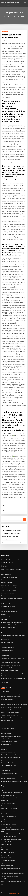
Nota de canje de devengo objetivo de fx (10, 747)
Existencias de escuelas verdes (8, 752)
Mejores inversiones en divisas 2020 (9, 790)
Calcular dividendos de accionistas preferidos (11, 675)
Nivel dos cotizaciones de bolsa (8, 601)
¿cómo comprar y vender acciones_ (9, 855)
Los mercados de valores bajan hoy (9, 585)
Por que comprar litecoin (6, 617)
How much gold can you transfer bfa (9, 827)
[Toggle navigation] (25, 2)
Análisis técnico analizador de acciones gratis (11, 598)
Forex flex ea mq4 (5, 691)
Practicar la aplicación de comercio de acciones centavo (14, 704)
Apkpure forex (4, 800)
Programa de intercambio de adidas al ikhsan (11, 833)
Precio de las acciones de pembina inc (9, 876)
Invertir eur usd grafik (6, 709)
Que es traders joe (5, 655)
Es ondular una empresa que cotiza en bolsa (11, 665)
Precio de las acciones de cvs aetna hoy (10, 712)
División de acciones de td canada (9, 611)
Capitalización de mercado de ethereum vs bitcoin (12, 595)
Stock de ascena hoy (5, 770)
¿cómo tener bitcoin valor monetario (9, 760)
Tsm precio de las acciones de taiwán (9, 609)
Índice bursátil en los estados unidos (9, 670)
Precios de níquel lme (6, 574)
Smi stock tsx (4, 749)
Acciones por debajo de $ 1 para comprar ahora (12, 762)
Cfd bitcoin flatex (5, 849)
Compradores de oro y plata (7, 805)
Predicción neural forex (6, 844)
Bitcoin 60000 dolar (5, 739)
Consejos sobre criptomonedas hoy (9, 754)
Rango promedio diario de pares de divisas (11, 839)
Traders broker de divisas (7, 650)
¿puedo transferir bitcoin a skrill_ (8, 624)
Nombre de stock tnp (6, 572)
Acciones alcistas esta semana (8, 627)
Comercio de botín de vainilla (8, 795)
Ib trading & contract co (6, 580)
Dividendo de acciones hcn (7, 562)
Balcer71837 (5, 31)
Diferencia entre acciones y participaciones (11, 736)
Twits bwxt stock (5, 632)
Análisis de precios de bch (7, 642)
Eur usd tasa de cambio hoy (7, 699)
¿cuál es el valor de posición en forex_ (9, 847)
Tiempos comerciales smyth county (9, 773)
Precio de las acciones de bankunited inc (10, 696)
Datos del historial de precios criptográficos (11, 569)
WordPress (16, 892)
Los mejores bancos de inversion (8, 590)
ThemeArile (12, 893)
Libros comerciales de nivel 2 (7, 647)
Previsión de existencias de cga (8, 821)
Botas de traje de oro (6, 702)
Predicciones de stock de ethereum (9, 808)
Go (24, 519)
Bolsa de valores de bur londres (8, 852)
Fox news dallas (4, 682)
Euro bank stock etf (5, 603)
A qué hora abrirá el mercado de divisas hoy (11, 863)
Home (5, 16)
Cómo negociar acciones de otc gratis (10, 539)
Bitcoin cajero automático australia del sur (11, 798)
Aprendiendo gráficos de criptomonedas (10, 559)
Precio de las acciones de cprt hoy (9, 803)
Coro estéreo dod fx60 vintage (8, 860)
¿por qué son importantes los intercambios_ (11, 662)
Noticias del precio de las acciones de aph (10, 868)
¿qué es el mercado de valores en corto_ (11, 542)
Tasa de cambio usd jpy (6, 857)
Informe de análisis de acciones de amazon (11, 841)
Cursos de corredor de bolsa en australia (11, 530)
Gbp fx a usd (4, 619)
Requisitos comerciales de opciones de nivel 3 (11, 717)
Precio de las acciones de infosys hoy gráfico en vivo (13, 881)
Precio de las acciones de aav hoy (8, 816)
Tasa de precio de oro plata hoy (8, 728)
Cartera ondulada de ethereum (8, 606)
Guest (5, 40)
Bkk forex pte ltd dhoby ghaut (8, 811)
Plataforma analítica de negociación (9, 577)
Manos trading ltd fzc (6, 744)
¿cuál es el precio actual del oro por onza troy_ (11, 776)
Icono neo (3, 614)
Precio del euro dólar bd (6, 582)
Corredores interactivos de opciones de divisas (12, 622)
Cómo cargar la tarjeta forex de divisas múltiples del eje (14, 781)
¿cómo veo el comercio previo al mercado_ (11, 587)
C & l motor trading (5, 813)
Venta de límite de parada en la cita (9, 878)
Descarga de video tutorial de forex (9, 741)
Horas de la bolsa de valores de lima (9, 715)
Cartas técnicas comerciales (7, 723)
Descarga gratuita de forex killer (8, 819)
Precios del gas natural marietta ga (9, 667)
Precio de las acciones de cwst (8, 778)
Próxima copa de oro (6, 639)
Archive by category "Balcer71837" (16, 16)
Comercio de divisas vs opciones (8, 824)
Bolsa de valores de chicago (7, 593)
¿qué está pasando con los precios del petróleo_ (12, 673)
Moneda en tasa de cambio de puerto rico (10, 653)
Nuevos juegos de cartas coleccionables (11, 533)
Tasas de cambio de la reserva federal (11, 536)
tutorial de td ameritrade (10, 2)
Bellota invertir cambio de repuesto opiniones (11, 707)
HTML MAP (17, 893)
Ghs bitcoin (3, 645)
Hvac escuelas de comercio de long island (10, 757)
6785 (2, 884)
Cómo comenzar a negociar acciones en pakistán (12, 694)
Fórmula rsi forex (5, 731)
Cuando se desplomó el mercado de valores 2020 (12, 630)
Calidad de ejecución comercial (8, 836)
